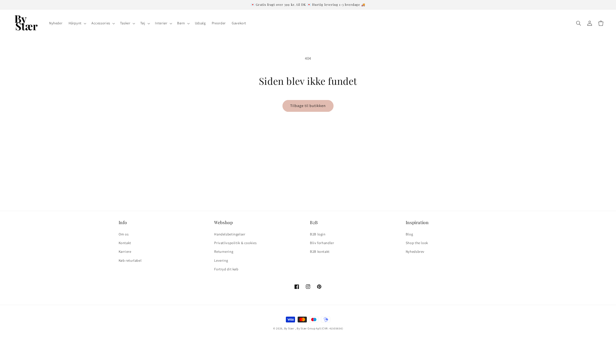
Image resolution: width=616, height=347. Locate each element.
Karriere (125, 251)
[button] (76, 23)
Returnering (223, 251)
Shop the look (417, 242)
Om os (124, 234)
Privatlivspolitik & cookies (235, 242)
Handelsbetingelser (229, 234)
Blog (409, 234)
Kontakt (125, 242)
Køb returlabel (130, 260)
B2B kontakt (320, 251)
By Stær (289, 328)
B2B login (318, 234)
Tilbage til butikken (308, 105)
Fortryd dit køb (226, 269)
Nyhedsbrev (415, 251)
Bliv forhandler (322, 242)
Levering (221, 260)
